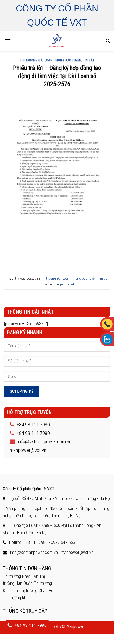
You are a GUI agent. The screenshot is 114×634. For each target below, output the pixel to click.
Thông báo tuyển (68, 60)
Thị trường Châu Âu (36, 590)
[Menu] (7, 41)
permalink (67, 284)
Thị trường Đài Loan (36, 60)
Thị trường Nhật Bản (20, 576)
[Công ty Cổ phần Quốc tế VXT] (57, 41)
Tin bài (88, 60)
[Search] (108, 41)
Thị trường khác (17, 597)
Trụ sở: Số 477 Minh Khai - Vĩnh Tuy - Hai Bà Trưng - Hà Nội (59, 498)
